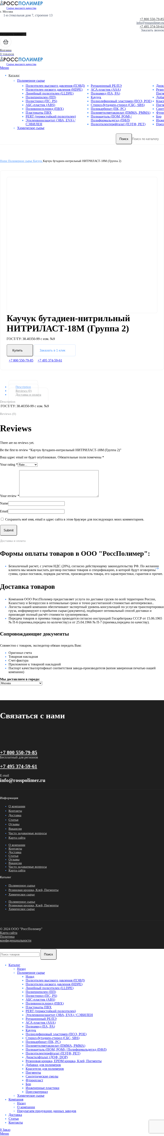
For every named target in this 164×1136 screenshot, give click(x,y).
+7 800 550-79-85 (152, 19)
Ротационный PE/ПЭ (106, 85)
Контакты (15, 810)
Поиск (123, 139)
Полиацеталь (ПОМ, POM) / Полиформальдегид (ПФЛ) (111, 118)
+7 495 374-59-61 (152, 26)
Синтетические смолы (42, 1076)
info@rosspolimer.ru (150, 23)
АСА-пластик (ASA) (106, 89)
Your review (9, 496)
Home (4, 161)
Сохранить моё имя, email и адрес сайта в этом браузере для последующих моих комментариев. (74, 519)
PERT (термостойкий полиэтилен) (51, 116)
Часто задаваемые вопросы (28, 833)
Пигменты (33, 1072)
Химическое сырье (30, 128)
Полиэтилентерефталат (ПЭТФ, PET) (118, 124)
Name (4, 503)
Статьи (13, 819)
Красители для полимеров (45, 1068)
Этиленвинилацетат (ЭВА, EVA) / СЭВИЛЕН (59, 1015)
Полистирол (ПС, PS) (41, 101)
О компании (17, 806)
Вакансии (15, 828)
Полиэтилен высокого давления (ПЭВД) (55, 85)
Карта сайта (17, 837)
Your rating (9, 464)
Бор (158, 116)
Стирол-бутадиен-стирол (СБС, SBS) (118, 105)
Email (4, 511)
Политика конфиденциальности (15, 938)
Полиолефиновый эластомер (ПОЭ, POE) (121, 101)
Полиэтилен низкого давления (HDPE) (54, 89)
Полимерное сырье (31, 80)
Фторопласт (34, 1080)
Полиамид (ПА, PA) (105, 93)
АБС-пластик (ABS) (40, 105)
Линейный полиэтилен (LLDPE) (49, 93)
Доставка (15, 815)
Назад (21, 969)
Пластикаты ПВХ (39, 112)
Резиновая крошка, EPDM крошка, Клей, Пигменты (64, 1061)
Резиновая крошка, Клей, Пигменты (34, 890)
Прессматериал (37, 1092)
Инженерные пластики (42, 1088)
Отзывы (14, 824)
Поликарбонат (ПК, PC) (108, 109)
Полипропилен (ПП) (41, 97)
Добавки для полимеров (43, 1065)
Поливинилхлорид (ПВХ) (45, 109)
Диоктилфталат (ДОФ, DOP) (47, 1057)
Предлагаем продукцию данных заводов (46, 1111)
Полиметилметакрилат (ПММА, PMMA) (120, 112)
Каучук (96, 97)
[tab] (85, 387)
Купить (17, 350)
